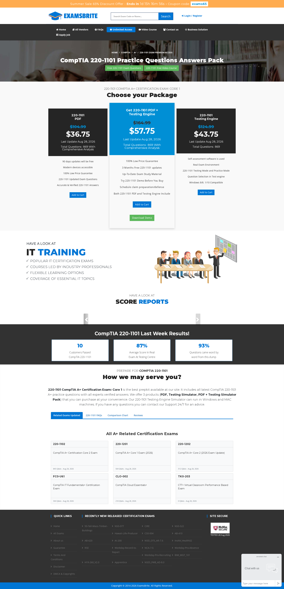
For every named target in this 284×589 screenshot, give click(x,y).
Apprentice (121, 562)
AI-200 (118, 540)
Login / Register (193, 15)
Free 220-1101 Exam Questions (124, 68)
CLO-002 (122, 476)
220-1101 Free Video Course (161, 68)
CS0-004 (149, 533)
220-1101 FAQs (94, 415)
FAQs (100, 29)
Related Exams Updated (66, 415)
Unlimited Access (122, 29)
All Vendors (81, 29)
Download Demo (142, 218)
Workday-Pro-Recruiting (158, 555)
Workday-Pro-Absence (187, 547)
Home (62, 29)
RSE (87, 547)
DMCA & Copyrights (64, 573)
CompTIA (125, 52)
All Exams (58, 533)
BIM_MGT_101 (182, 555)
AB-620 (88, 540)
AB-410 (178, 533)
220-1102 (59, 444)
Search (165, 16)
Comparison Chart (118, 415)
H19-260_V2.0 (92, 562)
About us (58, 540)
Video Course (149, 29)
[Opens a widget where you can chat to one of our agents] (261, 570)
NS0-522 (179, 526)
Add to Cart (78, 194)
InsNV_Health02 (183, 540)
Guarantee (59, 547)
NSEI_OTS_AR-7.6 (154, 540)
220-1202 (184, 444)
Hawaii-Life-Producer (126, 533)
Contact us (172, 29)
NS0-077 (119, 526)
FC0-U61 (59, 476)
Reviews (138, 415)
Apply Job (64, 34)
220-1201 (122, 444)
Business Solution (197, 29)
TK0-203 (184, 476)
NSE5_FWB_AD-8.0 (154, 562)
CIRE (147, 526)
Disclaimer (59, 566)
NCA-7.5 (149, 547)
